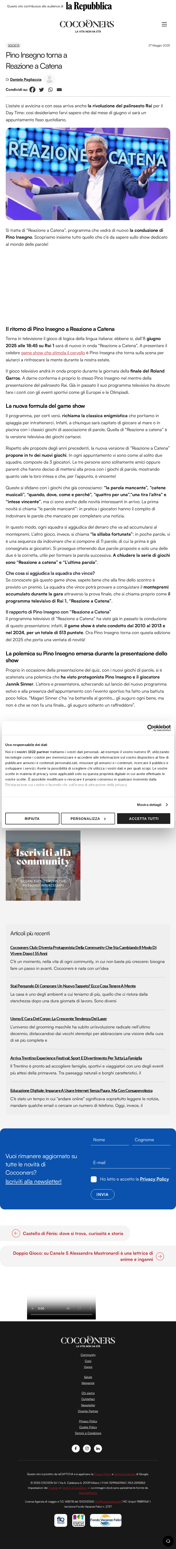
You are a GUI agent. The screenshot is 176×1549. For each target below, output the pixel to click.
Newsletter (88, 1405)
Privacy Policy (154, 1179)
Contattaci (88, 1399)
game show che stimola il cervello (53, 352)
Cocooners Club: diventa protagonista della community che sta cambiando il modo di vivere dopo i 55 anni (83, 951)
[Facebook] (32, 90)
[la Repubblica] (89, 6)
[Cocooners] (87, 25)
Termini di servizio (124, 1474)
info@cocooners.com (108, 1501)
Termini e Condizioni (88, 1433)
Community (88, 1355)
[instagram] (87, 1448)
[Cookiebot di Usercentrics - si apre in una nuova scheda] (151, 727)
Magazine (88, 1383)
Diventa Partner (88, 1411)
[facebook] (76, 1448)
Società (13, 45)
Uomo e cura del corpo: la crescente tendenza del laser (58, 1019)
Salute (88, 1377)
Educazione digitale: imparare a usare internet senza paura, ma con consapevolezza (81, 1091)
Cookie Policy (88, 1427)
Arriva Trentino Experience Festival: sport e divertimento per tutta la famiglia (76, 1058)
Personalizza (85, 818)
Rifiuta (32, 818)
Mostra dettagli (149, 805)
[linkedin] (98, 1448)
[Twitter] (41, 90)
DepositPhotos (88, 1493)
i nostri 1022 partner (32, 752)
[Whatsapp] (50, 90)
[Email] (59, 90)
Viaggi (88, 1367)
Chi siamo (88, 1393)
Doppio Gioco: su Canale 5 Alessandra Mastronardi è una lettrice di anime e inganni (80, 1256)
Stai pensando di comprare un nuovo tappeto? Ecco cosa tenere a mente (73, 986)
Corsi (88, 1361)
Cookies (53, 1488)
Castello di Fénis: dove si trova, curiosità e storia (73, 1233)
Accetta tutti (144, 818)
